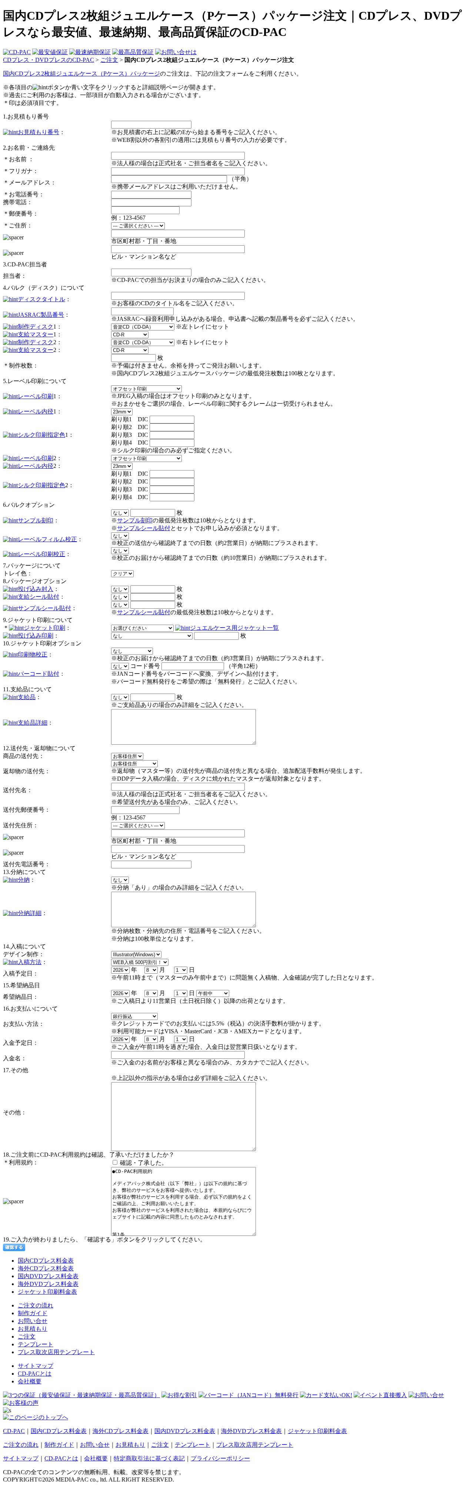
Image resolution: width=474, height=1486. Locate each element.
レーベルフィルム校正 (47, 539)
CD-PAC (14, 1431)
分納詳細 (29, 913)
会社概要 (29, 1381)
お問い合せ (32, 1321)
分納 (24, 880)
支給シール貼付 (38, 597)
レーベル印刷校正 (41, 554)
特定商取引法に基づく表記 (149, 1458)
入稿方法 (29, 962)
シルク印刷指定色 (41, 435)
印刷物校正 (32, 654)
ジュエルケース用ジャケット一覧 (234, 628)
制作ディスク (35, 326)
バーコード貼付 (38, 674)
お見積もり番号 (38, 132)
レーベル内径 (35, 411)
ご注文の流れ (35, 1305)
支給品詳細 (32, 722)
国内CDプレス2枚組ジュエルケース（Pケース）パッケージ (81, 73)
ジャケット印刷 (44, 628)
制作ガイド (32, 1313)
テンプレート (35, 1344)
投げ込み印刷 (35, 635)
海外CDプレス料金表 (46, 1268)
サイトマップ (35, 1366)
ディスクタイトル (41, 299)
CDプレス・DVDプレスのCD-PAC (48, 60)
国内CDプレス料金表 (46, 1260)
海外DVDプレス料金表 (48, 1284)
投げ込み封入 (35, 589)
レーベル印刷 (35, 396)
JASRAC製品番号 (41, 315)
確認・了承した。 (143, 1163)
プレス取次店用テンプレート (56, 1352)
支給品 (27, 697)
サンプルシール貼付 (143, 528)
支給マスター (35, 334)
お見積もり (32, 1329)
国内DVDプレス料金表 (48, 1276)
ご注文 (109, 60)
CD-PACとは (34, 1373)
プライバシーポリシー (220, 1458)
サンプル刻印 (35, 520)
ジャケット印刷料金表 (47, 1292)
